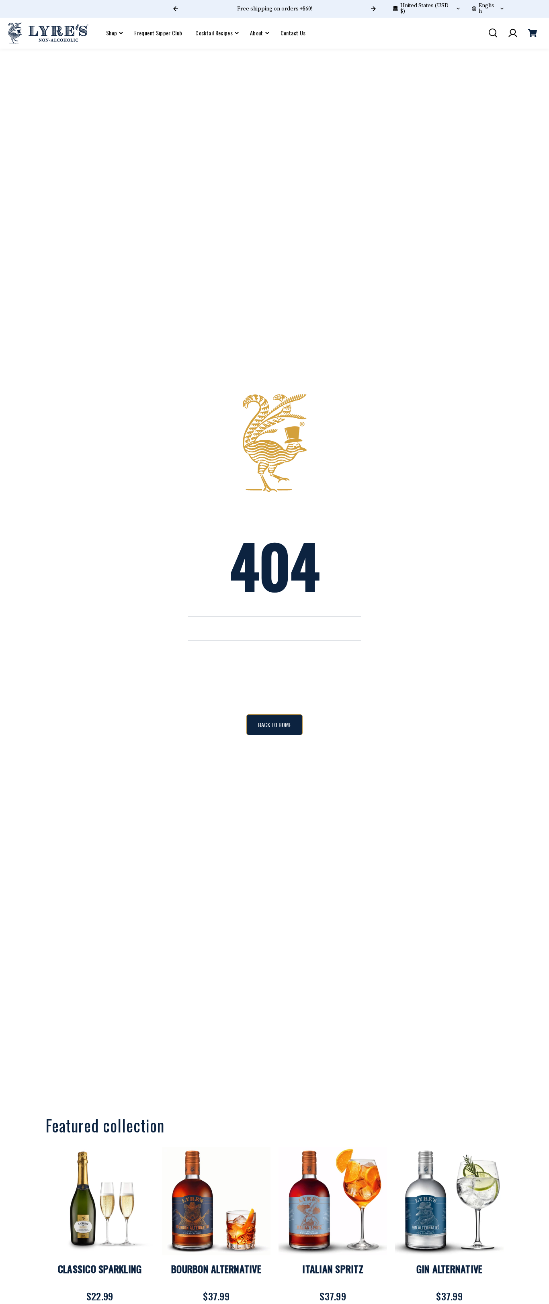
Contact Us (293, 33)
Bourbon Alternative (216, 1268)
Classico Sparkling (100, 1268)
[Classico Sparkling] (99, 1201)
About (256, 33)
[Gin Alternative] (449, 1201)
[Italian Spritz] (333, 1201)
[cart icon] (532, 33)
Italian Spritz (332, 1268)
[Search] (493, 33)
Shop (111, 33)
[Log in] (512, 33)
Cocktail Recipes (214, 33)
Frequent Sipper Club (158, 33)
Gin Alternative (449, 1268)
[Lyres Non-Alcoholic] (48, 32)
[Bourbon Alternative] (216, 1201)
